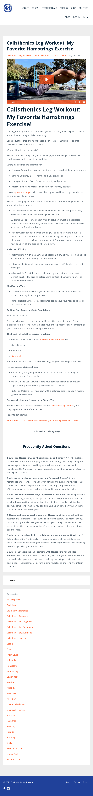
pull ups (11, 715)
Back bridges (17, 356)
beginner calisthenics (17, 610)
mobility (11, 687)
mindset (11, 682)
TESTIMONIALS (49, 8)
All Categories (13, 599)
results (10, 732)
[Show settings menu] (79, 102)
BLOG (67, 17)
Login (85, 17)
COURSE (35, 8)
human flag (12, 671)
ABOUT (25, 8)
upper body (13, 754)
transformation (14, 748)
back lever (12, 605)
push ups (11, 720)
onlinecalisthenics (16, 710)
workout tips (59, 55)
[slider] (44, 102)
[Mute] (75, 102)
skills (9, 743)
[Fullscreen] (84, 102)
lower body (12, 676)
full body (11, 660)
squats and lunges (22, 192)
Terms (76, 782)
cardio (10, 643)
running (11, 737)
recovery (11, 726)
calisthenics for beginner (19, 621)
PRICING (64, 8)
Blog (68, 782)
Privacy (86, 782)
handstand (12, 665)
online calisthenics (42, 55)
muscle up (12, 693)
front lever (12, 654)
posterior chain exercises (51, 339)
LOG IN (76, 17)
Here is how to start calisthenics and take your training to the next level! (42, 420)
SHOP (73, 8)
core (9, 649)
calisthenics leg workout (19, 55)
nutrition (11, 698)
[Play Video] (9, 102)
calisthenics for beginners (20, 627)
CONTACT (83, 8)
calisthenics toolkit (16, 638)
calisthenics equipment (18, 616)
